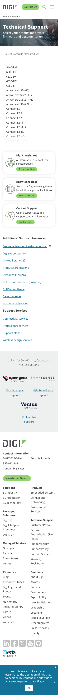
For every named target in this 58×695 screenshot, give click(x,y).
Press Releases (40, 628)
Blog (6, 577)
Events (7, 597)
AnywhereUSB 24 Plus (19, 100)
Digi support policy (14, 254)
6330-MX (11, 81)
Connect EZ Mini (16, 127)
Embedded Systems (43, 493)
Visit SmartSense (43, 393)
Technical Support (42, 520)
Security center (12, 296)
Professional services (15, 326)
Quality (35, 633)
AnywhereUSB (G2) (17, 90)
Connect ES (13, 109)
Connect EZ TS (15, 132)
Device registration (25, 246)
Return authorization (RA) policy (22, 282)
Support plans (11, 333)
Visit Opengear (15, 393)
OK (29, 688)
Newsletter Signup (16, 478)
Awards (35, 582)
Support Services (41, 554)
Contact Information (16, 453)
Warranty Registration (38, 561)
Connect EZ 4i (14, 123)
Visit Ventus (29, 419)
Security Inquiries (41, 458)
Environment (38, 592)
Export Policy (38, 597)
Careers (35, 587)
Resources (9, 572)
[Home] (10, 7)
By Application (11, 498)
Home (6, 16)
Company (37, 572)
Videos (7, 617)
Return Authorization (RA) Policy (42, 534)
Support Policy (39, 549)
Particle (7, 553)
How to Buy (10, 602)
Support (16, 16)
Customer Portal (41, 525)
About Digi (37, 577)
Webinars (8, 622)
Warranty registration (16, 304)
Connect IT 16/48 (16, 141)
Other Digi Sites (40, 623)
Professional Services (38, 509)
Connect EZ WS (15, 136)
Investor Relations (42, 602)
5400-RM (11, 67)
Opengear (9, 548)
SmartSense (10, 558)
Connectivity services (15, 319)
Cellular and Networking (38, 500)
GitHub (12, 261)
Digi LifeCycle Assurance (11, 527)
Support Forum (40, 544)
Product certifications (16, 268)
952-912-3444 (11, 463)
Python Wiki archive (15, 275)
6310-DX (11, 77)
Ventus (7, 564)
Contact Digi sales (13, 469)
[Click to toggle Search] (44, 7)
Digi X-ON (8, 535)
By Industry (10, 493)
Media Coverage (40, 618)
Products (36, 488)
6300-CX (11, 72)
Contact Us (30, 7)
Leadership (37, 608)
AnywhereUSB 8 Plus (19, 104)
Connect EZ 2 (14, 113)
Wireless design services (17, 340)
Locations (37, 613)
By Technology (12, 503)
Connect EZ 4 (14, 118)
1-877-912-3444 (12, 458)
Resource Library (13, 607)
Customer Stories (13, 582)
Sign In (7, 612)
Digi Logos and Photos (12, 589)
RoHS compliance (13, 289)
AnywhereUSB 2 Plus (19, 95)
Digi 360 (7, 520)
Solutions (9, 488)
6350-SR (11, 86)
